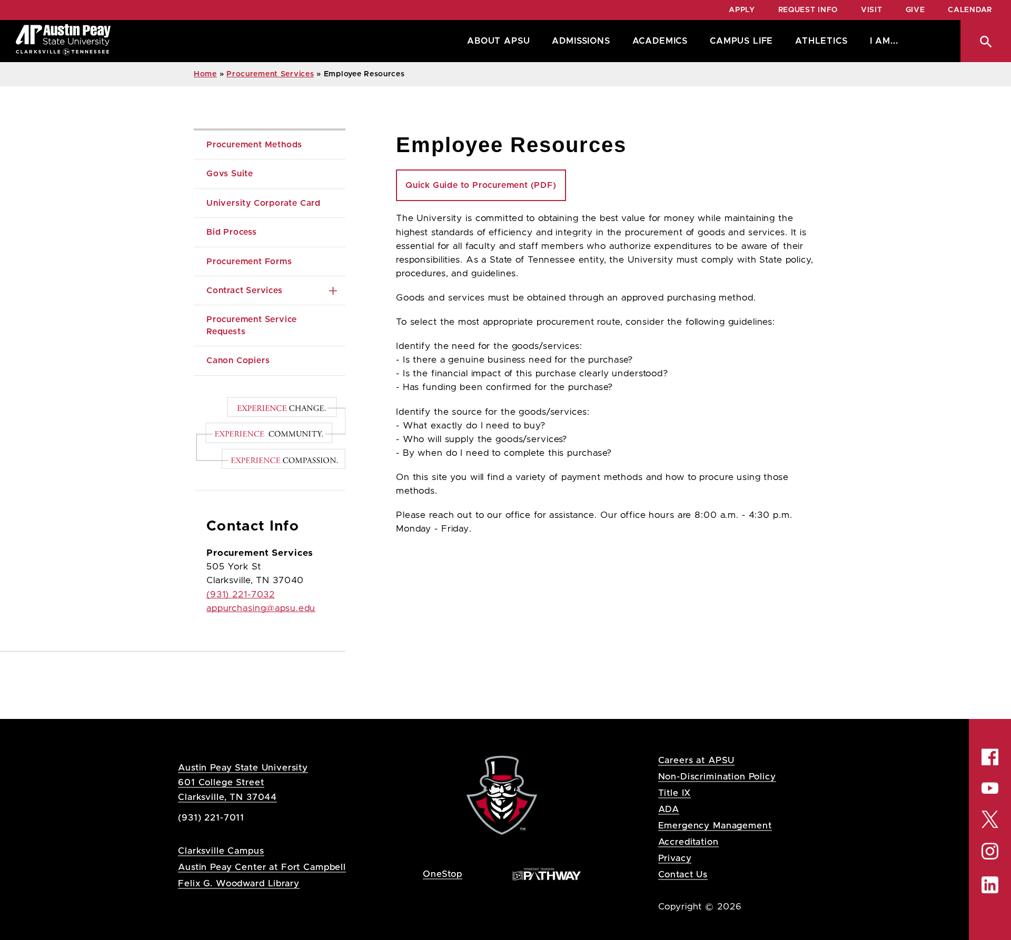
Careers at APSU (696, 760)
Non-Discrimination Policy (717, 776)
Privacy (675, 858)
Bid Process (231, 232)
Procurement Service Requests (253, 325)
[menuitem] (495, 41)
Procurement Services (270, 74)
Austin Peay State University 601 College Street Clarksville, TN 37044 (243, 782)
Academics (660, 41)
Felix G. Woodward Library (238, 883)
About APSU (498, 41)
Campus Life (741, 41)
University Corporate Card (263, 203)
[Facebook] (990, 756)
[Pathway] (546, 873)
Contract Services (244, 290)
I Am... (884, 41)
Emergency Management (715, 825)
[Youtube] (990, 788)
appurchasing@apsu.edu (260, 608)
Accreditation (688, 841)
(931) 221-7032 (240, 594)
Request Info (808, 10)
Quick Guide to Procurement (481, 185)
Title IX (674, 792)
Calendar (970, 10)
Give (915, 10)
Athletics (821, 41)
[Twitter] (990, 818)
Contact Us (683, 874)
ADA (669, 809)
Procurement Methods (254, 145)
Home (205, 74)
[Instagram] (990, 851)
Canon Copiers (238, 360)
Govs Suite (229, 173)
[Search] (985, 41)
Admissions (581, 41)
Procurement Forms (249, 261)
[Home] (63, 41)
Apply (742, 10)
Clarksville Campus (221, 850)
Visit (872, 10)
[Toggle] (333, 290)
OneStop (442, 873)
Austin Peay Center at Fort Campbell (262, 867)
